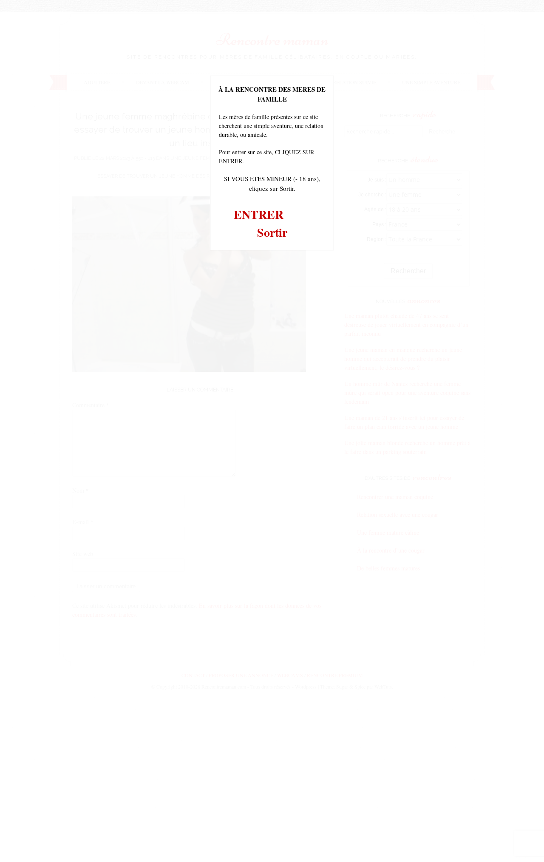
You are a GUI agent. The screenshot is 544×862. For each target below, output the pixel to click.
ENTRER (258, 214)
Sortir (272, 232)
